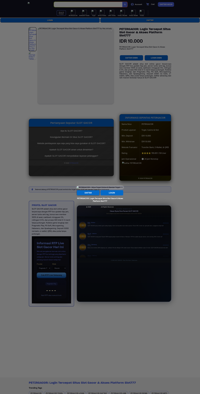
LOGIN (112, 192)
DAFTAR (88, 192)
